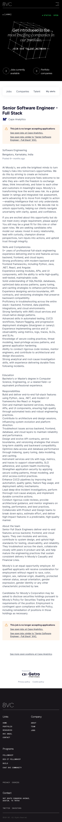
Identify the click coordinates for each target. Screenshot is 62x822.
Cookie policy (38, 682)
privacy (6, 782)
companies (22, 91)
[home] (7, 4)
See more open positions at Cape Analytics (31, 654)
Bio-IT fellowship (12, 759)
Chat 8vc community (12, 768)
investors (16, 808)
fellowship (8, 755)
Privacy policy (24, 682)
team (33, 726)
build (5, 763)
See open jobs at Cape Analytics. (26, 133)
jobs (9, 91)
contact (6, 737)
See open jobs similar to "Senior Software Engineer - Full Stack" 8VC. (30, 138)
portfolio (7, 726)
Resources (7, 730)
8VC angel (7, 734)
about (33, 723)
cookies (15, 782)
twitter (6, 808)
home (5, 723)
